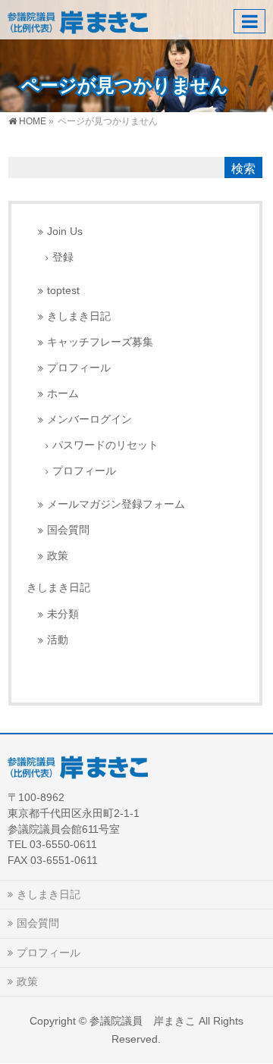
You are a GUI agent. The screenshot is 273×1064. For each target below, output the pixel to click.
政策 (57, 556)
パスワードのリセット (105, 445)
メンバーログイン (89, 419)
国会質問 (68, 530)
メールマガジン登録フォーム (116, 504)
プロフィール (79, 368)
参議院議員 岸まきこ (142, 1021)
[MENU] (249, 21)
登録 (63, 257)
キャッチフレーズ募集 (100, 342)
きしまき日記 (79, 316)
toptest (63, 290)
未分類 (63, 614)
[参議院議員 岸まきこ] (78, 19)
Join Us (65, 231)
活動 (57, 640)
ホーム (63, 393)
